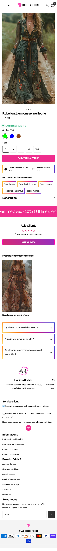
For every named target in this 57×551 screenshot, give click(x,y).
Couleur (8, 130)
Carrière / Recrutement (11, 479)
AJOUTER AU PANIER (28, 158)
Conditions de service (10, 455)
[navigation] (26, 110)
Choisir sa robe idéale (10, 469)
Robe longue (45, 184)
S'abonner (51, 514)
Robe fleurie (9, 184)
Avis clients (6, 490)
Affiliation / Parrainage (10, 484)
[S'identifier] (47, 5)
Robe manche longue (13, 191)
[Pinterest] (28, 428)
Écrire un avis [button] (28, 242)
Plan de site (6, 495)
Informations (10, 434)
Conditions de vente (10, 450)
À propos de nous (9, 464)
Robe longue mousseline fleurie (15, 315)
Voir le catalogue (4, 5)
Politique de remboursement (13, 444)
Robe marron (33, 191)
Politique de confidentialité (12, 439)
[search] (9, 5)
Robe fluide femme (27, 184)
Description (9, 197)
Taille (4, 143)
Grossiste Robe (8, 474)
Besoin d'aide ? (11, 459)
